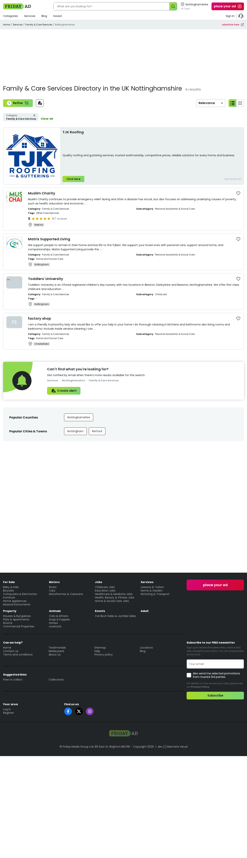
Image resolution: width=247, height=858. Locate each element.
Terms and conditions (18, 654)
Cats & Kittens (58, 616)
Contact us (10, 651)
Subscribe (215, 695)
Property (9, 611)
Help (97, 651)
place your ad (225, 6)
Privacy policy (103, 654)
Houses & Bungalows (17, 616)
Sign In (230, 16)
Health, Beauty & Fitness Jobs (114, 597)
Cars (52, 590)
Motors (54, 582)
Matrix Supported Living (49, 239)
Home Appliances (15, 601)
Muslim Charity (41, 193)
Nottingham (75, 431)
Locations (146, 648)
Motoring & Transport (155, 594)
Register (8, 713)
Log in (7, 709)
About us (55, 654)
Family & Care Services (38, 24)
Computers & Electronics (20, 594)
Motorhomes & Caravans (66, 594)
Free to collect (13, 680)
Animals (55, 611)
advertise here (230, 24)
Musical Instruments (16, 604)
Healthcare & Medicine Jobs (114, 594)
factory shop (39, 318)
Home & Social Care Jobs (112, 601)
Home (6, 24)
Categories (10, 16)
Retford (97, 431)
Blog (44, 16)
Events (100, 611)
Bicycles (8, 590)
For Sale (9, 582)
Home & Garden (151, 590)
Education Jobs (105, 590)
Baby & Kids (11, 587)
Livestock (55, 626)
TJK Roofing (73, 132)
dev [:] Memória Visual (173, 747)
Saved (57, 16)
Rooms (7, 623)
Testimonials (57, 648)
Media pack (56, 651)
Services (29, 16)
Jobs (98, 582)
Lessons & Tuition (152, 587)
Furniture (9, 597)
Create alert (67, 390)
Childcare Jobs (105, 587)
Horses (53, 623)
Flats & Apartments (16, 619)
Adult (145, 611)
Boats (53, 587)
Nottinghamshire (78, 417)
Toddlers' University (45, 278)
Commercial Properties (18, 626)
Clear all (47, 119)
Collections (56, 680)
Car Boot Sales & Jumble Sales (115, 616)
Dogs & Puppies (59, 619)
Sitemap (100, 648)
